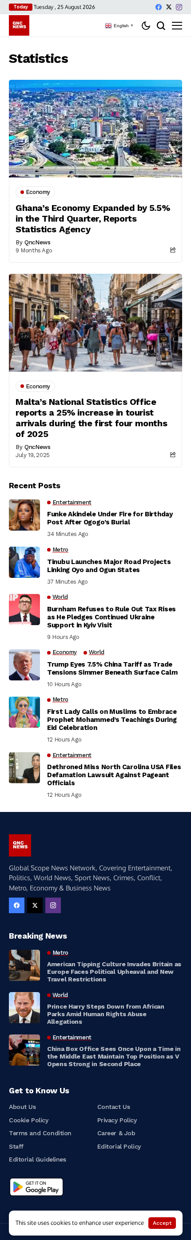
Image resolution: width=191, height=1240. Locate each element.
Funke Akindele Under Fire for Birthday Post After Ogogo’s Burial (110, 518)
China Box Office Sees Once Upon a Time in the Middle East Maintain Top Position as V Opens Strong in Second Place (114, 1056)
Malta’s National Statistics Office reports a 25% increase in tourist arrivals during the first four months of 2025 (91, 417)
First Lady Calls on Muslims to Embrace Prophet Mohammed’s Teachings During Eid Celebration (112, 720)
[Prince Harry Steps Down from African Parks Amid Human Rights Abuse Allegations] (24, 1007)
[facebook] (158, 7)
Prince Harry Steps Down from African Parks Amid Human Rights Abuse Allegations (105, 1014)
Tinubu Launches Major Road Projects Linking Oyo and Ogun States (109, 566)
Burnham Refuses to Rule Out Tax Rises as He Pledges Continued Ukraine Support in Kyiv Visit (111, 617)
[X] (168, 6)
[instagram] (179, 7)
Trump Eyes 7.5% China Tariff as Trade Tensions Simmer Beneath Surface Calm (112, 668)
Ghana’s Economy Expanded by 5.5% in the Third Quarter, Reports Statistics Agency (93, 218)
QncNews (37, 242)
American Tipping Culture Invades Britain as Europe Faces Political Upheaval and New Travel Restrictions (114, 971)
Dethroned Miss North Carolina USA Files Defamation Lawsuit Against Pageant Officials (114, 775)
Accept (162, 1223)
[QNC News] (19, 25)
